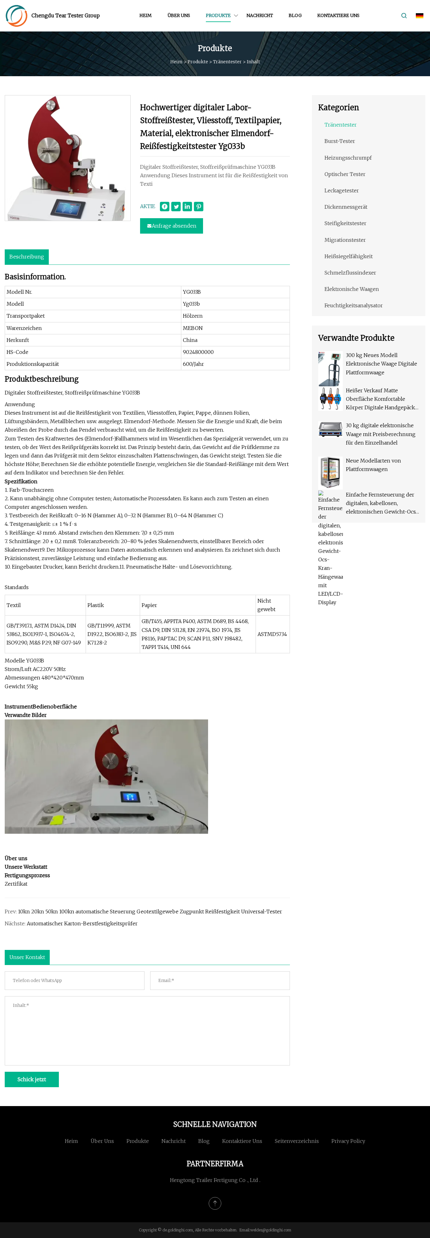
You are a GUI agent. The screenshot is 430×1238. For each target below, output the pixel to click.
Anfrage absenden (174, 226)
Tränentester (227, 62)
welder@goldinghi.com (270, 1230)
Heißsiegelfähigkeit (349, 256)
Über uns (178, 15)
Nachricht (259, 15)
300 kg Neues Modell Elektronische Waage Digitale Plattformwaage (381, 363)
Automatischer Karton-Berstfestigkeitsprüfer (82, 923)
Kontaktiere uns (338, 15)
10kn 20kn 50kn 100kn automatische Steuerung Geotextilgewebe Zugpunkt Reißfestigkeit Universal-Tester (150, 911)
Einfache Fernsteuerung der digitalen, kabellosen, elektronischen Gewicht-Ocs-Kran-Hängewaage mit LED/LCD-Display (382, 503)
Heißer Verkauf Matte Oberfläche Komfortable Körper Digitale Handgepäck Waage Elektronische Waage (380, 399)
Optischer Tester (345, 174)
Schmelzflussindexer (350, 273)
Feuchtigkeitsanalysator (354, 305)
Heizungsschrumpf (348, 158)
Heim (145, 15)
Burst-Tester (340, 141)
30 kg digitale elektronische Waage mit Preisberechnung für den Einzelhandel (381, 434)
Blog (295, 15)
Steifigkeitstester (345, 223)
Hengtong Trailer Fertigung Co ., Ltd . (215, 1180)
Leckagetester (342, 190)
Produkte (218, 15)
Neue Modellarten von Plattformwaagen (373, 464)
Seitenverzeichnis (297, 1141)
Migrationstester (345, 240)
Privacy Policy (348, 1141)
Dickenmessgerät (346, 207)
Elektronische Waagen (352, 289)
